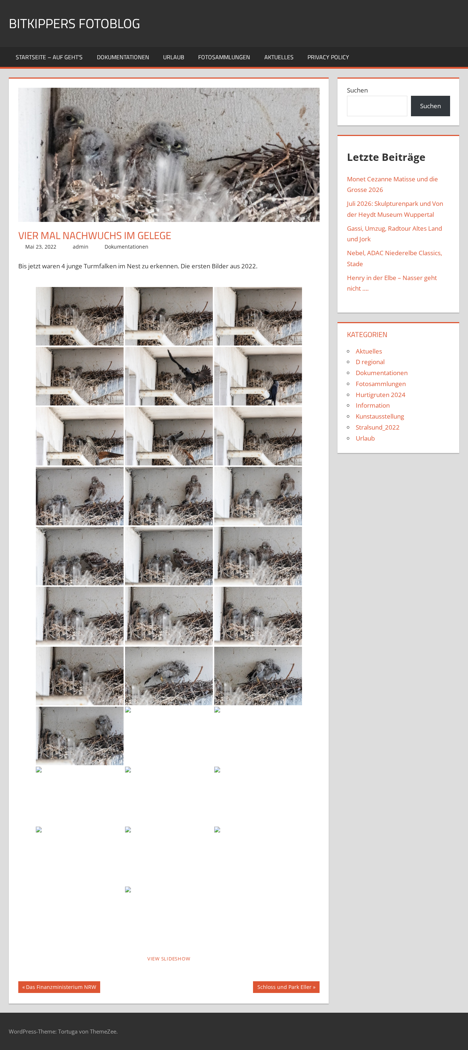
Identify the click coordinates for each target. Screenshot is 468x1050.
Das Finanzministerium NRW (61, 988)
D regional (370, 362)
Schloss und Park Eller (284, 988)
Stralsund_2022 (378, 427)
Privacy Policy (328, 57)
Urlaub (173, 57)
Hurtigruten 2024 (380, 394)
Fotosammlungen (224, 57)
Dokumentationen (123, 57)
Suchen (357, 90)
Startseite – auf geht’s (49, 57)
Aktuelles (279, 57)
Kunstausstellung (380, 416)
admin (80, 246)
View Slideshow (168, 958)
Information (373, 405)
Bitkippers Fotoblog (74, 23)
